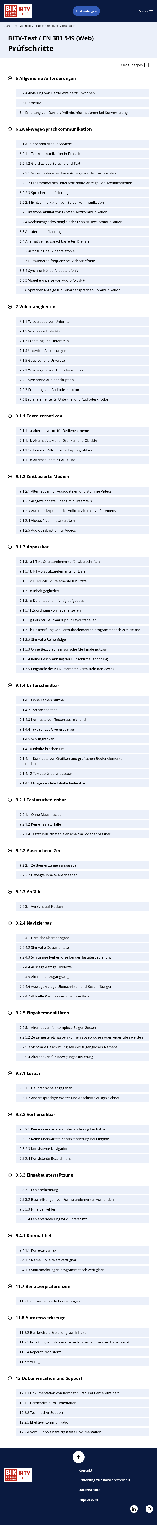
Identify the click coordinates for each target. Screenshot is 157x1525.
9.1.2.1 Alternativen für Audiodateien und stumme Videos (66, 491)
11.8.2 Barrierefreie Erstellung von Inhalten (54, 1332)
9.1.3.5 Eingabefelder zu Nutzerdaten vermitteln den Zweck (67, 668)
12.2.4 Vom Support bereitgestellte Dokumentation (60, 1432)
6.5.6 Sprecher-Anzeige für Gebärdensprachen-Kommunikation (70, 290)
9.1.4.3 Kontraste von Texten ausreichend (53, 719)
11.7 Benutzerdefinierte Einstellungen (50, 1301)
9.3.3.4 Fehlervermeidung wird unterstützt (53, 1219)
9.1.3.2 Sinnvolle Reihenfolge (43, 639)
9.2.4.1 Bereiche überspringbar (44, 937)
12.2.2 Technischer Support (41, 1412)
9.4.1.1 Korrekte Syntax (38, 1250)
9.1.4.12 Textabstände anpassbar (46, 773)
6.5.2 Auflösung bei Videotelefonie (47, 251)
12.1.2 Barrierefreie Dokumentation (48, 1402)
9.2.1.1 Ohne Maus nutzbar (41, 814)
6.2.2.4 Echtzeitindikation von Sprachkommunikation (62, 202)
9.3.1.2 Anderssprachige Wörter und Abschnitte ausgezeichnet (69, 1098)
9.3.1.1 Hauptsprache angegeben (46, 1088)
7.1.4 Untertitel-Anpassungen (43, 350)
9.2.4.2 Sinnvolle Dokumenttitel (45, 947)
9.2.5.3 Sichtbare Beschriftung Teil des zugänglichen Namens (69, 1047)
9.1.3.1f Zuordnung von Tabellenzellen (50, 610)
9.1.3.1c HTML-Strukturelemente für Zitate (53, 581)
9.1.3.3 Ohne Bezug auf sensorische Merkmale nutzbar (63, 649)
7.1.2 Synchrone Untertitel (40, 331)
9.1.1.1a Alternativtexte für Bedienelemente (54, 430)
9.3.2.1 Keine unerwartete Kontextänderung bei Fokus (62, 1129)
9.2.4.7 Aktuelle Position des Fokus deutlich (54, 996)
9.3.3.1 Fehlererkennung (39, 1189)
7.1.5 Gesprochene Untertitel (43, 360)
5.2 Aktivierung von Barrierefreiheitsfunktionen (57, 93)
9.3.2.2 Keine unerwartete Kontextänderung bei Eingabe (64, 1139)
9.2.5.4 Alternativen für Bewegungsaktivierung (56, 1056)
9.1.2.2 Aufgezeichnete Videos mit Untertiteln (56, 501)
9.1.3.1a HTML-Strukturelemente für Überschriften (60, 561)
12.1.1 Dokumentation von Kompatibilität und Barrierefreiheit (69, 1393)
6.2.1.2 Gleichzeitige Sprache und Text (50, 163)
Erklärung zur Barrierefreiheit (104, 1480)
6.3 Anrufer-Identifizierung (41, 231)
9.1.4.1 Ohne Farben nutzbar (42, 700)
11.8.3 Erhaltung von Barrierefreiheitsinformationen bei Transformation (77, 1342)
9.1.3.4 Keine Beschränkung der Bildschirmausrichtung (64, 659)
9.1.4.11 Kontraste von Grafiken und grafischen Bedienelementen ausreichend (72, 761)
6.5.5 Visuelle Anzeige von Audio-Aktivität (52, 280)
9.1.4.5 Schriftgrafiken (37, 739)
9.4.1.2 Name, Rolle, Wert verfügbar (48, 1260)
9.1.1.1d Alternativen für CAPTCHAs (48, 460)
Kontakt (85, 1470)
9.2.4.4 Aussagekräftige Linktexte (46, 967)
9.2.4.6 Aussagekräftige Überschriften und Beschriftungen (66, 986)
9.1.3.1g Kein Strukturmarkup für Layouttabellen (58, 620)
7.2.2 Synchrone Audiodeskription (47, 380)
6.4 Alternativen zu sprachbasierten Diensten (56, 241)
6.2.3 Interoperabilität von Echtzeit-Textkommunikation (63, 212)
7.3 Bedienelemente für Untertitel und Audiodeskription (64, 399)
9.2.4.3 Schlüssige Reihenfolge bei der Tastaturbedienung (66, 957)
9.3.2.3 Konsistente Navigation (44, 1148)
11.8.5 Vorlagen (32, 1361)
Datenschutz (89, 1489)
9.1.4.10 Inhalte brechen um (42, 748)
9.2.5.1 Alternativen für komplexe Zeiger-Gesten (58, 1027)
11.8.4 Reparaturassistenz (40, 1352)
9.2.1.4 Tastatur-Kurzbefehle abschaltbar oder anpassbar (65, 834)
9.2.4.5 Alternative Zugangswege (45, 976)
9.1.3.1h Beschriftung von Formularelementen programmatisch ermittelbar (80, 629)
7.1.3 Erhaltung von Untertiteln (44, 341)
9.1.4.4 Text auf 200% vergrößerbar (47, 729)
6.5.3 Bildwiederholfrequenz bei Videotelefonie (57, 260)
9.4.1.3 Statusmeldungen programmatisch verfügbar (62, 1269)
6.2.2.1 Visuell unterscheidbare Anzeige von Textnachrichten (68, 173)
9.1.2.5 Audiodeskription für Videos (48, 530)
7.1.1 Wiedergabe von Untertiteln (46, 321)
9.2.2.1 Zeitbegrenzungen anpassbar (49, 865)
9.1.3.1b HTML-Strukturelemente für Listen (53, 571)
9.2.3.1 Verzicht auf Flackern (42, 906)
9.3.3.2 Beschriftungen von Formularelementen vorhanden (67, 1199)
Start (7, 26)
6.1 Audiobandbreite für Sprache (46, 144)
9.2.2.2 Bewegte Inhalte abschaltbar (48, 875)
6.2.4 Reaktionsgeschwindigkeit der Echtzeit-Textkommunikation (71, 222)
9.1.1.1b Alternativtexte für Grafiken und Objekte (58, 440)
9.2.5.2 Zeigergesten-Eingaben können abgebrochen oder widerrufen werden (81, 1037)
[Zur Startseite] (18, 11)
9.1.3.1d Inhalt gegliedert (39, 590)
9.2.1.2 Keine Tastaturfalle (40, 824)
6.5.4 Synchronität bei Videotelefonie (49, 270)
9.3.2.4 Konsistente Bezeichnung (46, 1158)
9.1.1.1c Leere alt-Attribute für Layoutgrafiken (56, 450)
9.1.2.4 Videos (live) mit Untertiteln (47, 520)
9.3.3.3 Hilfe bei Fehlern (38, 1209)
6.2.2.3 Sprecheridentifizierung (44, 192)
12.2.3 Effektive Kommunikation (45, 1422)
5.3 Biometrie (30, 102)
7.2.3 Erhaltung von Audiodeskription (49, 389)
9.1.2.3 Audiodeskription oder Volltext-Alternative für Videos (68, 510)
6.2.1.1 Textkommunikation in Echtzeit (50, 153)
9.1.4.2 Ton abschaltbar (38, 709)
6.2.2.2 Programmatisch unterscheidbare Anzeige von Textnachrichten (76, 183)
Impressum (88, 1499)
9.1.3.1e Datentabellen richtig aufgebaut (52, 600)
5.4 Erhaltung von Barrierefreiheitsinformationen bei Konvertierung (74, 112)
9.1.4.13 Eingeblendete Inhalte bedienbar (52, 783)
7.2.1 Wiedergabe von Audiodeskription (51, 370)
